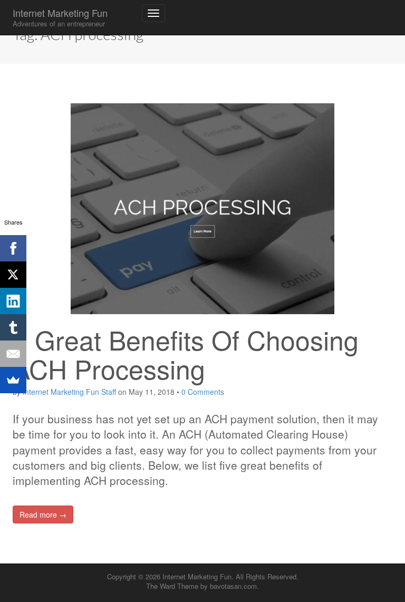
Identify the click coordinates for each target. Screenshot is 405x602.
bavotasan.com (233, 586)
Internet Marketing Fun (60, 17)
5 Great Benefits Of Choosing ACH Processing (186, 354)
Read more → (43, 514)
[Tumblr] (13, 327)
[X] (13, 274)
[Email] (13, 354)
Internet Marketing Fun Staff (69, 391)
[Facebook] (13, 248)
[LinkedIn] (13, 301)
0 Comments (202, 391)
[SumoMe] (13, 380)
